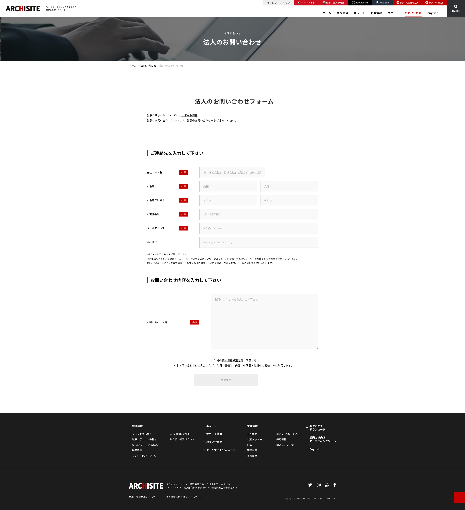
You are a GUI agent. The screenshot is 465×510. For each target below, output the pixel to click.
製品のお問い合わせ (199, 120)
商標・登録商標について (142, 497)
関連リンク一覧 (285, 444)
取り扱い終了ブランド (182, 439)
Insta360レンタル (180, 434)
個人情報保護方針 (232, 360)
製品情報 (342, 13)
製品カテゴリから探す (144, 439)
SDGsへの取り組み (287, 434)
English (432, 13)
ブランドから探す (142, 434)
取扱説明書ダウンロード (318, 427)
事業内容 (252, 450)
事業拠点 (252, 455)
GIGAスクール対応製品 (145, 444)
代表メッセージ (256, 439)
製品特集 (137, 450)
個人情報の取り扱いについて (181, 497)
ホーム (327, 13)
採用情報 (281, 439)
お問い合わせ (413, 13)
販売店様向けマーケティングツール (323, 439)
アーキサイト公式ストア (221, 450)
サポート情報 (189, 115)
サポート (393, 13)
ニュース (359, 13)
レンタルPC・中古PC (144, 455)
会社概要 (252, 434)
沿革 (249, 444)
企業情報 (376, 13)
